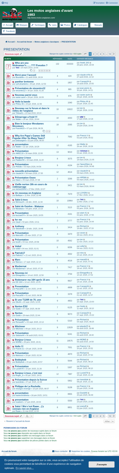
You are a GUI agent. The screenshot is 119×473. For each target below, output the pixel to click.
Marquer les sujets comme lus (61, 54)
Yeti (17, 68)
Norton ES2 (21, 306)
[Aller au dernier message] (91, 63)
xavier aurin (21, 97)
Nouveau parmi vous (26, 95)
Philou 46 (20, 104)
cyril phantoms (22, 84)
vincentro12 (21, 91)
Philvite (19, 167)
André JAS (84, 63)
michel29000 (21, 189)
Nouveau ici (21, 273)
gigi (81, 117)
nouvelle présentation (26, 171)
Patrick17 (20, 253)
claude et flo (85, 75)
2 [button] (93, 54)
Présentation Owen (25, 177)
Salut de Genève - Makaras (29, 206)
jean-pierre (84, 88)
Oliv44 (18, 302)
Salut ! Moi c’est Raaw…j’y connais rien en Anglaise (28, 407)
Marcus (19, 262)
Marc (17, 259)
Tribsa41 (19, 113)
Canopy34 (84, 81)
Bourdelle (20, 77)
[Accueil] (14, 13)
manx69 (83, 259)
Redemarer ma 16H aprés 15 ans (32, 280)
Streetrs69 (20, 229)
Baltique (19, 195)
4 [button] (100, 54)
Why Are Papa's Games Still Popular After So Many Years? (28, 136)
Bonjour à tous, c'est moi (28, 373)
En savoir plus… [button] (25, 468)
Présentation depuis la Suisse (31, 379)
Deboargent (21, 140)
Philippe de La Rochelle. (28, 386)
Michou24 (20, 202)
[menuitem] (5, 3)
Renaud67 (20, 322)
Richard (83, 226)
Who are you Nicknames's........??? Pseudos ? (29, 64)
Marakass (20, 209)
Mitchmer (20, 326)
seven (82, 233)
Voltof (18, 246)
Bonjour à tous (23, 340)
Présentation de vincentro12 (30, 88)
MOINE (19, 342)
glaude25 (84, 326)
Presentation (22, 213)
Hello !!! (19, 346)
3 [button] (96, 54)
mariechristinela (22, 395)
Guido (18, 309)
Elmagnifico (21, 275)
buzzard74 (20, 215)
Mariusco (19, 355)
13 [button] (110, 54)
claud (18, 222)
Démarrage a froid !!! (26, 117)
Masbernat (20, 266)
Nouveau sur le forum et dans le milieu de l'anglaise (30, 109)
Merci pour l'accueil (25, 75)
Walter (18, 119)
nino (82, 253)
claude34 (20, 173)
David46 (83, 393)
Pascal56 (20, 289)
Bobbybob (20, 360)
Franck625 (20, 128)
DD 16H (19, 282)
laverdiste (20, 382)
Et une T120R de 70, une (28, 300)
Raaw (18, 411)
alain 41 (83, 213)
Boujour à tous (23, 157)
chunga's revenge (23, 389)
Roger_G (19, 375)
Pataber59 (20, 160)
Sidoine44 (20, 335)
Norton (18, 313)
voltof (18, 249)
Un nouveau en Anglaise (28, 193)
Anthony (19, 226)
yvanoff (83, 406)
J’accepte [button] (102, 464)
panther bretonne (24, 81)
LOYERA (84, 193)
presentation (22, 144)
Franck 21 (20, 349)
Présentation (22, 151)
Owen (18, 180)
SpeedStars (85, 164)
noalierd (19, 402)
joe (81, 108)
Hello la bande (22, 101)
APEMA (83, 177)
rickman (83, 151)
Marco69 (19, 235)
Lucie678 (20, 369)
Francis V (84, 135)
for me (18, 219)
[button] (85, 54)
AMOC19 (19, 153)
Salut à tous (21, 199)
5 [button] (103, 54)
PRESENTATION (17, 49)
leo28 (18, 242)
